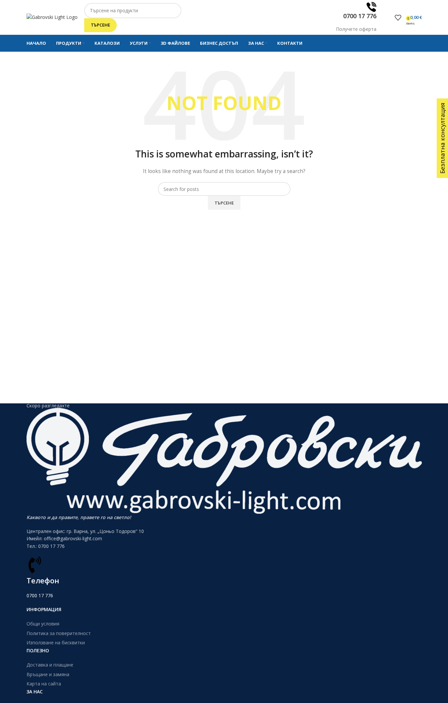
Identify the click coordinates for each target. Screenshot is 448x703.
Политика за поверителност (59, 633)
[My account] (388, 17)
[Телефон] (35, 565)
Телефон (43, 580)
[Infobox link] (224, 26)
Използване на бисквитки (56, 642)
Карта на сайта (44, 683)
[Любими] (398, 17)
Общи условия (43, 623)
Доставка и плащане (50, 665)
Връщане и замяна (48, 674)
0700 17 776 (40, 595)
